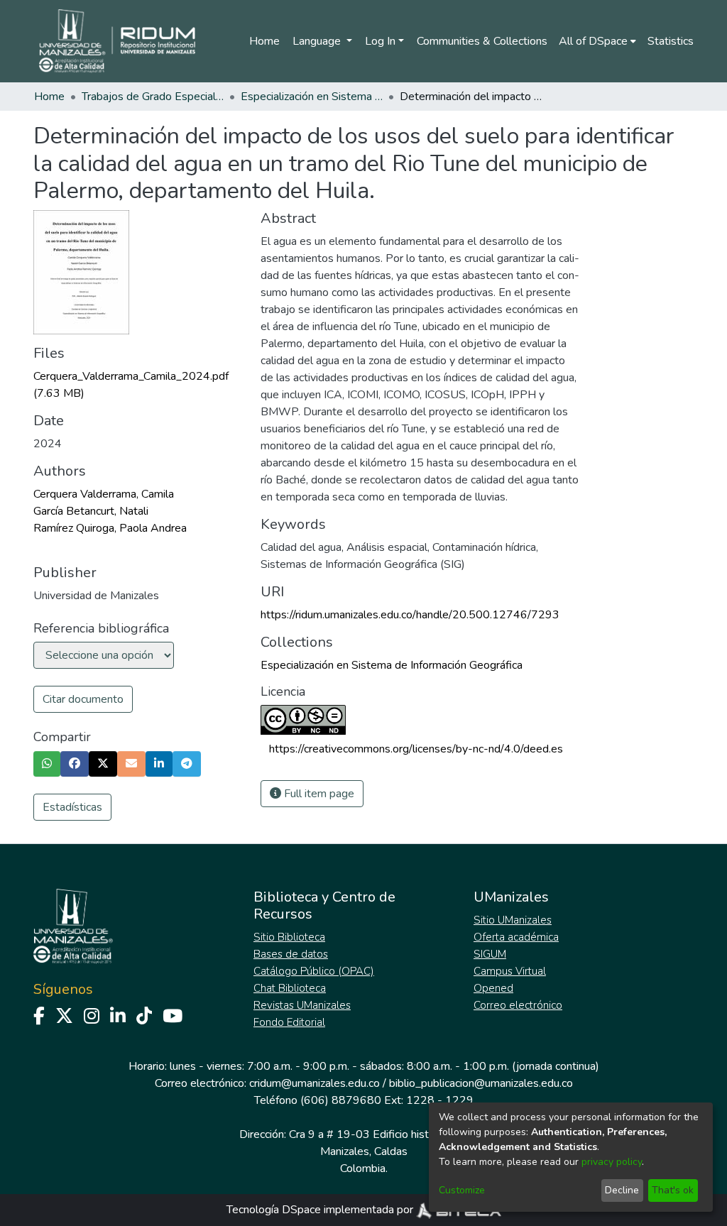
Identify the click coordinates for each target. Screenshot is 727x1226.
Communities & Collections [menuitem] (482, 41)
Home (264, 41)
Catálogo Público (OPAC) (313, 971)
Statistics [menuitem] (670, 41)
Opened (493, 988)
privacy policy (611, 1161)
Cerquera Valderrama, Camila (103, 494)
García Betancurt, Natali (90, 511)
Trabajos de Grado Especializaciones (153, 96)
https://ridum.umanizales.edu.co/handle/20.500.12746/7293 (410, 615)
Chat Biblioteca (289, 988)
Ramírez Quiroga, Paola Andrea (110, 528)
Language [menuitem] (318, 41)
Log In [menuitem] (380, 41)
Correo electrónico (518, 1005)
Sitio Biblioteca (289, 937)
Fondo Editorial (289, 1022)
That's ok (673, 1190)
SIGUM (490, 954)
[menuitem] (597, 41)
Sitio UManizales (513, 920)
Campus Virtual (510, 971)
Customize (462, 1190)
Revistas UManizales (302, 1005)
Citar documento (83, 699)
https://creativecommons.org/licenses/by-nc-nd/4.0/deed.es (416, 749)
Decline (622, 1190)
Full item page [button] (317, 793)
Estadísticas (72, 807)
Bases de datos (290, 954)
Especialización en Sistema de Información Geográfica (312, 96)
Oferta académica (516, 937)
